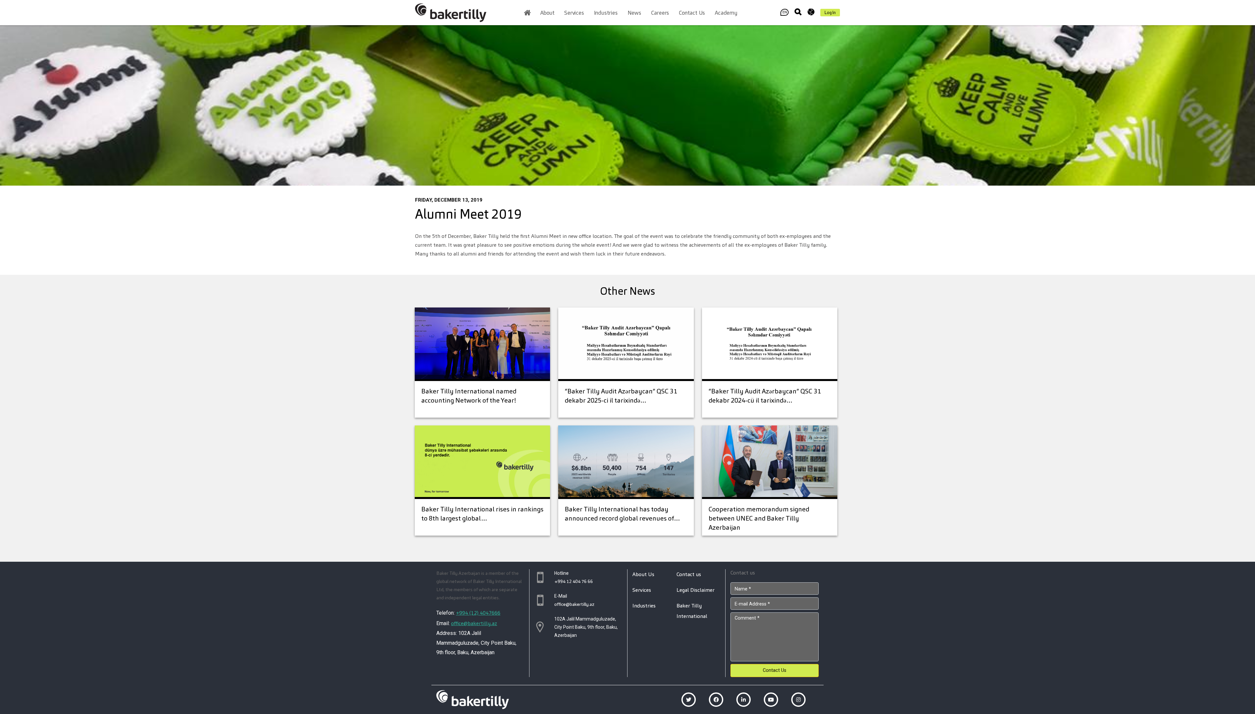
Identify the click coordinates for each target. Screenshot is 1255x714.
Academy (726, 12)
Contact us (692, 12)
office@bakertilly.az (474, 623)
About (547, 12)
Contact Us (774, 670)
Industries (606, 12)
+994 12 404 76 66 (573, 581)
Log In (830, 12)
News (634, 12)
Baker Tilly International (692, 611)
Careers (660, 12)
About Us (643, 574)
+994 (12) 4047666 (478, 612)
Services (574, 12)
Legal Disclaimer (695, 590)
